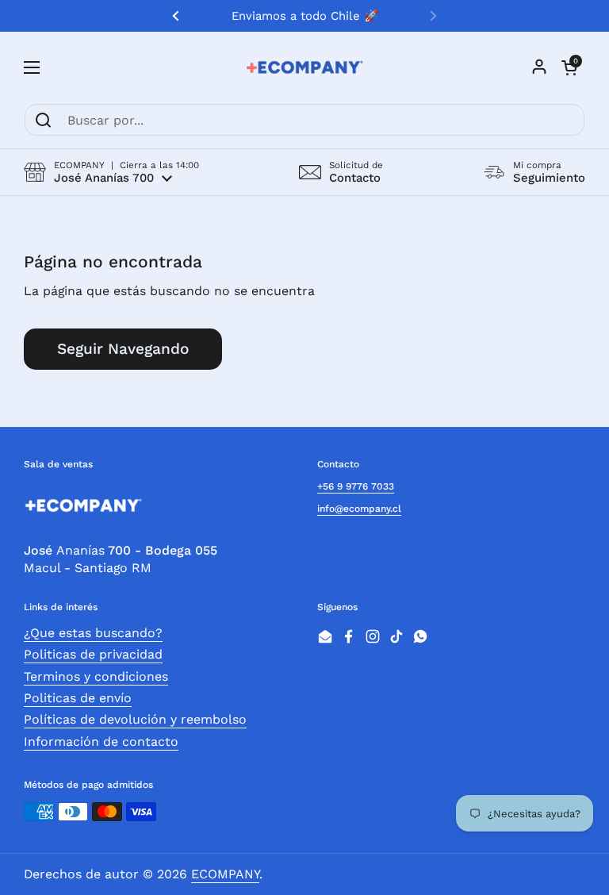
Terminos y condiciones (96, 676)
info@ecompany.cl (359, 508)
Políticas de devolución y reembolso (135, 719)
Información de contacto (101, 741)
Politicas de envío (78, 697)
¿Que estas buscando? (93, 632)
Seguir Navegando (123, 349)
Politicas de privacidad (93, 654)
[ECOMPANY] (304, 67)
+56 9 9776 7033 (355, 486)
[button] (111, 172)
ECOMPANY (225, 874)
